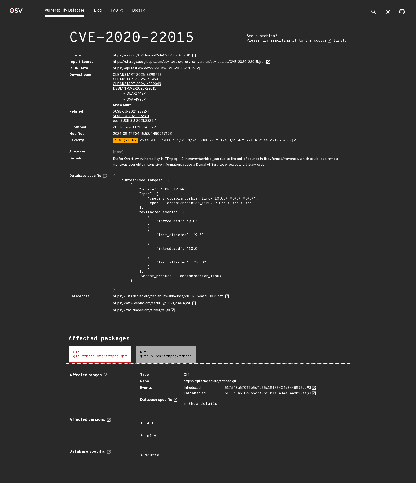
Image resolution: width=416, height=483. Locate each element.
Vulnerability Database (64, 10)
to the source (313, 40)
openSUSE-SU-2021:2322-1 (134, 121)
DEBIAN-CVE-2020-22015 (134, 88)
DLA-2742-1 (137, 94)
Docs (136, 10)
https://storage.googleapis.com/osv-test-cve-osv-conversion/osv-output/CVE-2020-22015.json (189, 62)
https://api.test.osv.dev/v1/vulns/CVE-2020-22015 (154, 68)
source (152, 455)
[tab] (100, 354)
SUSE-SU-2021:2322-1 (131, 112)
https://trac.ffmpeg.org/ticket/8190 (141, 310)
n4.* (151, 436)
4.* (150, 423)
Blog (98, 10)
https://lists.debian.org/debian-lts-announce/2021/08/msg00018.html (168, 296)
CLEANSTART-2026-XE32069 (137, 84)
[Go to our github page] (402, 12)
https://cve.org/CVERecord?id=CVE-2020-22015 (152, 55)
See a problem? (262, 36)
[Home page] (16, 12)
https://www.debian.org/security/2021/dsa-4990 (152, 303)
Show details (202, 404)
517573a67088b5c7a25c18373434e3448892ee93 (268, 388)
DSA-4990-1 (137, 100)
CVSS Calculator (275, 141)
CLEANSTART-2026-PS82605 (137, 79)
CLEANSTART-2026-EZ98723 (137, 75)
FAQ (114, 10)
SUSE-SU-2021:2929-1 (131, 116)
